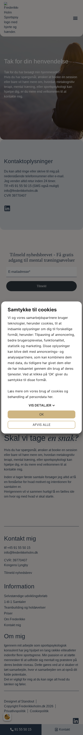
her (50, 397)
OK (41, 414)
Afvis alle (42, 425)
